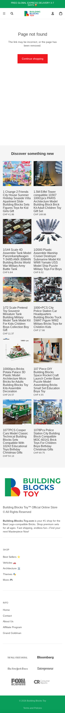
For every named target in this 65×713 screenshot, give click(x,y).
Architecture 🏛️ (11, 568)
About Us (8, 621)
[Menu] (4, 13)
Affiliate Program (12, 627)
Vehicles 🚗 (9, 562)
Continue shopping (32, 58)
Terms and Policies (32, 708)
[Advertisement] (32, 111)
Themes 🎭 (9, 574)
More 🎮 (8, 579)
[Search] (12, 13)
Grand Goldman (12, 633)
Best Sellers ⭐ (11, 556)
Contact (7, 615)
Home (6, 609)
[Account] (53, 13)
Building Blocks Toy (36, 701)
